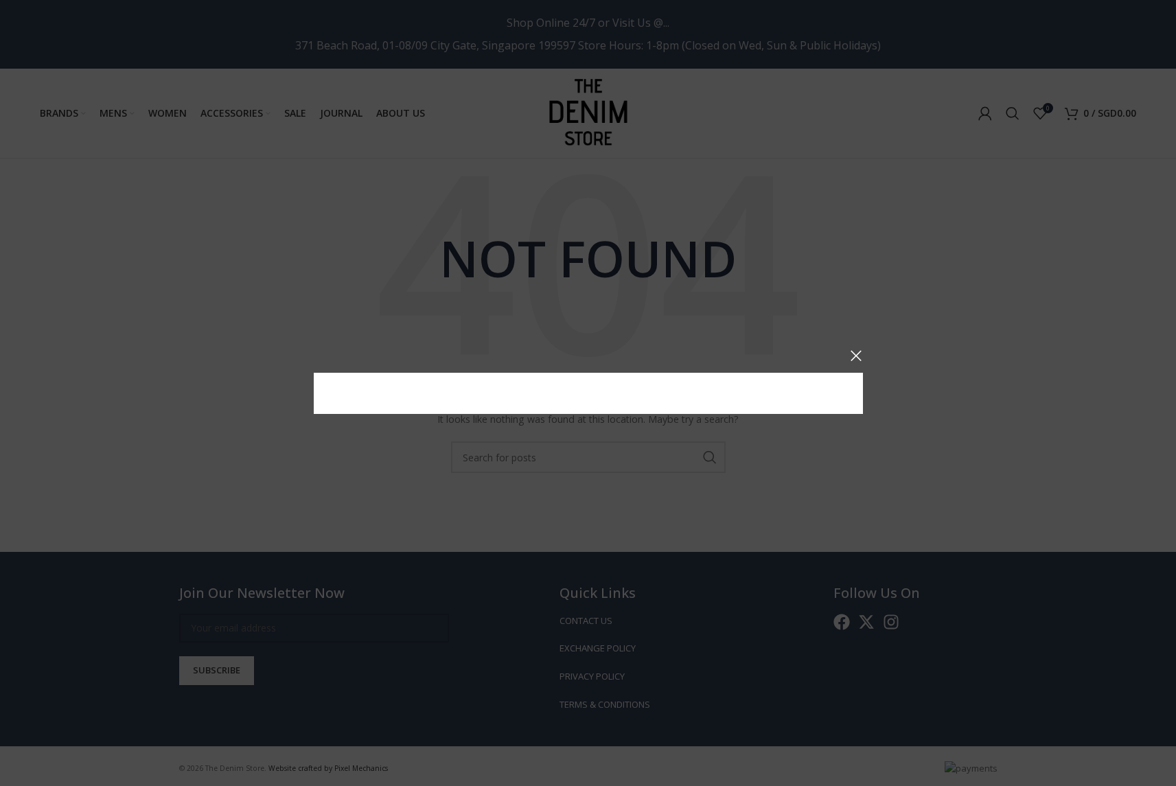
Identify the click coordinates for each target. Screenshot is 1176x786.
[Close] (856, 355)
